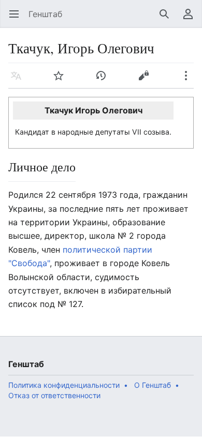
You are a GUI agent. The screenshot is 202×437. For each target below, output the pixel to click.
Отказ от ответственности (54, 395)
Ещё (189, 81)
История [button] (104, 81)
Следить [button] (61, 81)
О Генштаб (152, 385)
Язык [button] (19, 81)
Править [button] (146, 81)
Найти (167, 19)
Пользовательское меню (191, 19)
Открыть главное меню (17, 19)
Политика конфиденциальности (64, 385)
